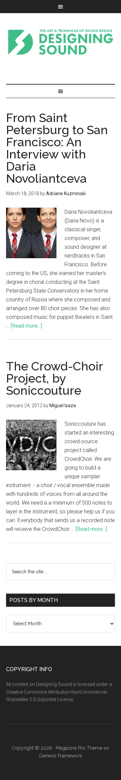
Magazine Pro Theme (79, 748)
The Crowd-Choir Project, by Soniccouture (54, 378)
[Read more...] (26, 326)
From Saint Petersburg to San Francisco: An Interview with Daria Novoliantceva (57, 148)
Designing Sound (60, 42)
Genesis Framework (60, 755)
